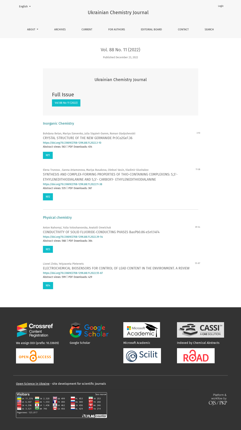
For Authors (116, 29)
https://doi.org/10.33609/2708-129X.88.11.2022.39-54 (73, 236)
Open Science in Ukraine (33, 384)
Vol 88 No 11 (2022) (66, 102)
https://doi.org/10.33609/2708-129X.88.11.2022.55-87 (73, 273)
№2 (48, 196)
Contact (183, 29)
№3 (48, 249)
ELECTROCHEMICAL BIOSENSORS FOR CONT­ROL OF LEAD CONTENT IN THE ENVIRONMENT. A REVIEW (116, 268)
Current (87, 29)
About (31, 29)
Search (209, 29)
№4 (48, 285)
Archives (60, 29)
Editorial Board (151, 29)
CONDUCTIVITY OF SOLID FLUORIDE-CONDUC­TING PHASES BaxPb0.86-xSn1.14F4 (101, 232)
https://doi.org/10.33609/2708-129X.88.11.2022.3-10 (72, 142)
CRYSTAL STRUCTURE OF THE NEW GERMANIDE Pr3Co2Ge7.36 (87, 138)
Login (220, 6)
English (26, 6)
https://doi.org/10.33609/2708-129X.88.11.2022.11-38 (72, 184)
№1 (48, 155)
